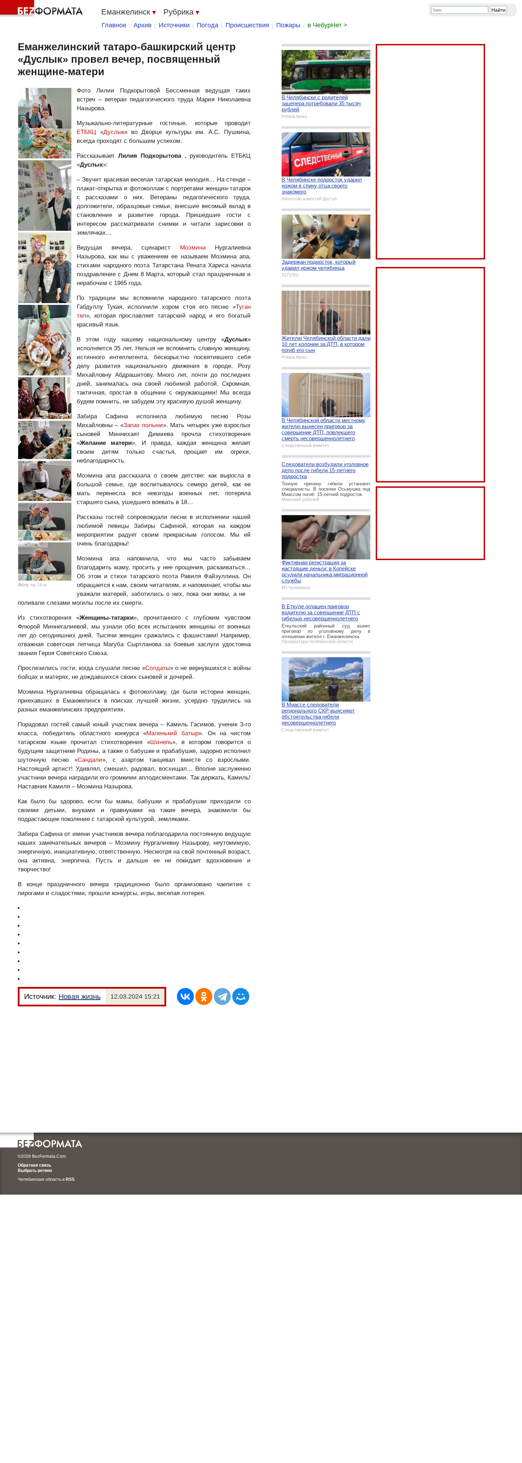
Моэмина (193, 247)
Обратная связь (34, 1165)
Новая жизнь (79, 996)
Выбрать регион (35, 1170)
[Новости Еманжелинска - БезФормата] (42, 9)
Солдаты (157, 668)
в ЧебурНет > (327, 25)
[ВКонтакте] (185, 996)
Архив (143, 25)
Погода (207, 25)
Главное (114, 25)
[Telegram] (222, 996)
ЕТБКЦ (86, 132)
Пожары (288, 25)
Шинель (161, 742)
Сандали (90, 759)
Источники (174, 25)
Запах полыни (143, 425)
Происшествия (247, 25)
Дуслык (113, 132)
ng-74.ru (39, 584)
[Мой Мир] (240, 996)
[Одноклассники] (203, 996)
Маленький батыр (172, 733)
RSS (70, 1179)
